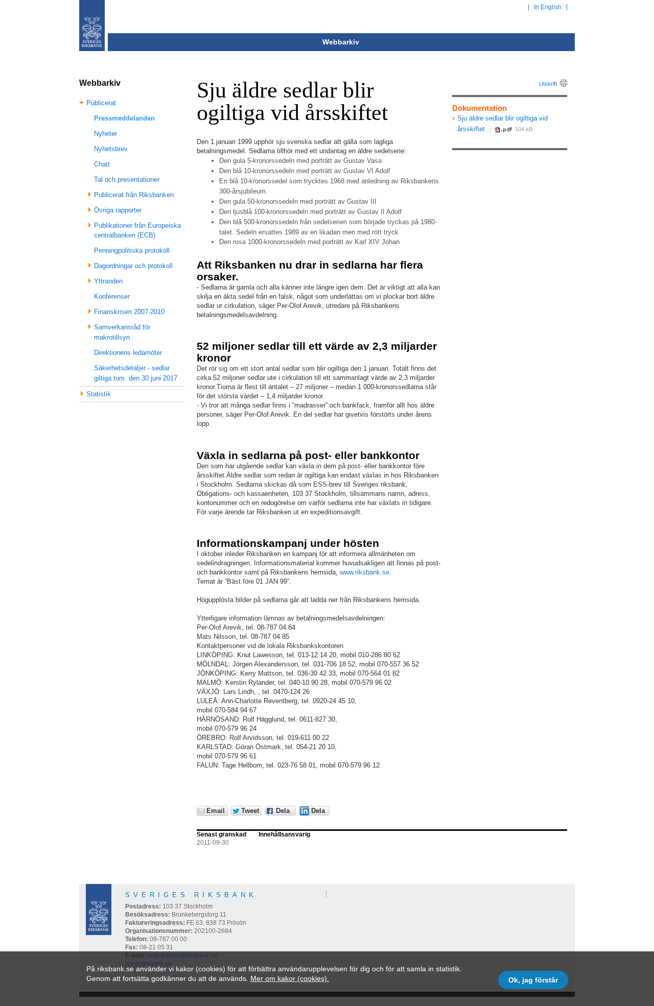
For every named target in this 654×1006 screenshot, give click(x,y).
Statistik (98, 394)
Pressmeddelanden (124, 118)
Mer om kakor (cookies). (289, 978)
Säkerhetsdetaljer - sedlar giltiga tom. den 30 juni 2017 (135, 373)
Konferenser (112, 296)
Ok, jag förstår (533, 980)
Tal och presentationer (126, 179)
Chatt (102, 164)
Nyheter (105, 133)
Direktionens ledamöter (128, 352)
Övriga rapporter (118, 210)
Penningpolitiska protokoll (132, 250)
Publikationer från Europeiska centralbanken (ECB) (137, 230)
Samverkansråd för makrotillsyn (122, 332)
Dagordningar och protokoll (133, 266)
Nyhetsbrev (111, 149)
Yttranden (108, 281)
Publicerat (101, 103)
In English (548, 7)
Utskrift (548, 84)
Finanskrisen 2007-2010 (129, 312)
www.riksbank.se (364, 572)
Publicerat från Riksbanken (134, 195)
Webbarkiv (340, 42)
